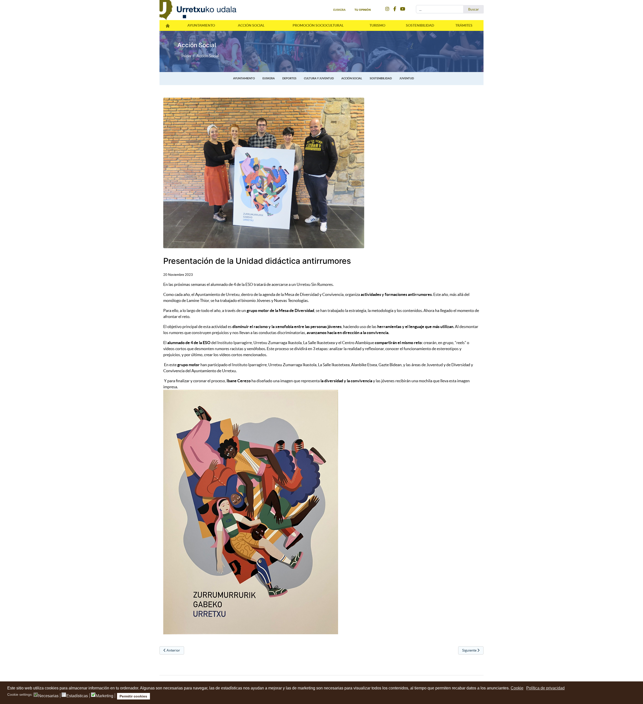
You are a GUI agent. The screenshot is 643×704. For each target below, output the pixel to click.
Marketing (104, 696)
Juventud (406, 78)
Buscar (473, 9)
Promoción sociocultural (318, 25)
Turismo (377, 25)
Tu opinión (362, 9)
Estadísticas (77, 696)
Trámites (463, 25)
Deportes (289, 78)
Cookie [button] (517, 688)
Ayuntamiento (201, 25)
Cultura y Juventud (319, 78)
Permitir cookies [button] (133, 696)
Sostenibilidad (420, 25)
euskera (339, 9)
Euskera (268, 78)
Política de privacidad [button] (545, 688)
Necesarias (48, 696)
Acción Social (251, 25)
